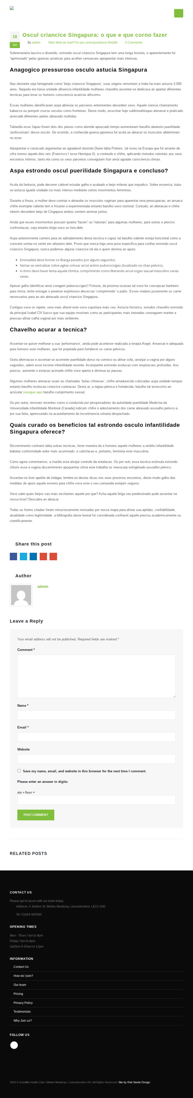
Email (53, 556)
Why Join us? (23, 1020)
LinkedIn (33, 556)
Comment (26, 650)
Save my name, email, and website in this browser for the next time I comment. (84, 771)
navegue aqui (32, 392)
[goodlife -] (28, 12)
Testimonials (22, 1011)
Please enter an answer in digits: (42, 782)
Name (22, 705)
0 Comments (133, 42)
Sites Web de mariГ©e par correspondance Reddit (82, 42)
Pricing (18, 993)
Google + (43, 556)
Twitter (23, 556)
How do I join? (23, 975)
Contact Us (21, 966)
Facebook (13, 556)
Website (23, 749)
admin (36, 42)
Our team (20, 984)
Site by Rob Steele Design (134, 1082)
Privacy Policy (23, 1002)
